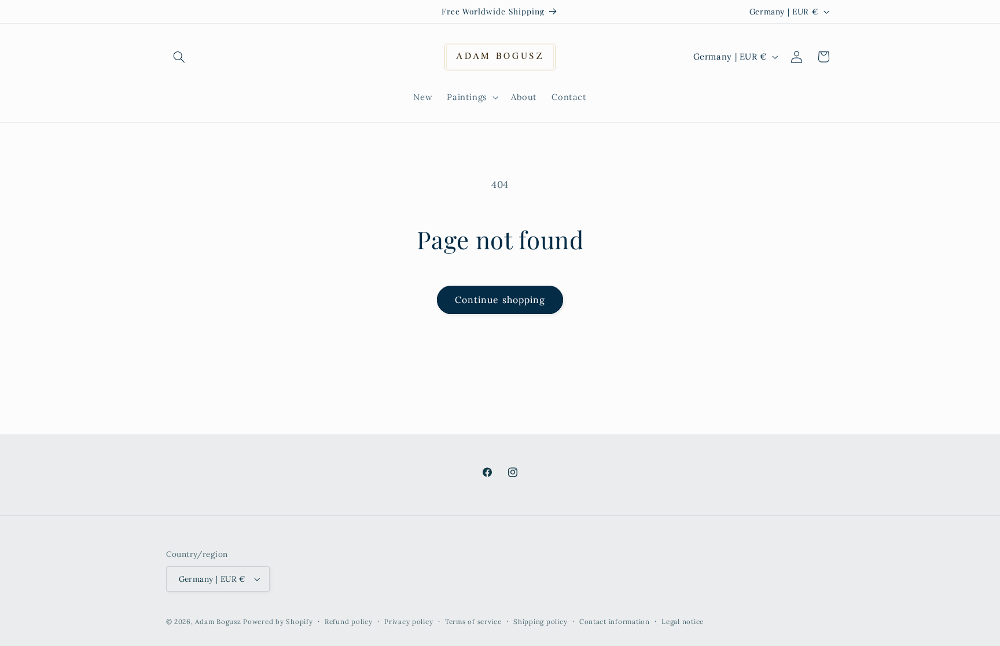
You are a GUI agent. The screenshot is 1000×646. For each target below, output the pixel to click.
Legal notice (682, 621)
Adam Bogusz (218, 621)
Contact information (614, 621)
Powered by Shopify (277, 621)
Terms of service (473, 621)
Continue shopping (500, 299)
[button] (179, 56)
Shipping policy (540, 621)
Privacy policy (408, 621)
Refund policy (349, 621)
